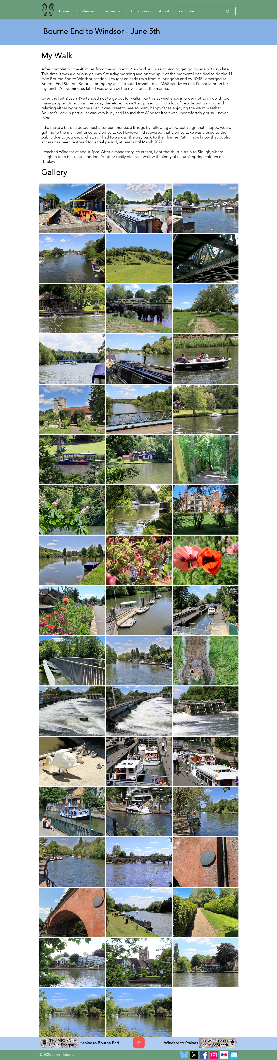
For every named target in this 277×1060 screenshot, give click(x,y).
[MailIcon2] (234, 1055)
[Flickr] (224, 1055)
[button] (142, 11)
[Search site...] (227, 11)
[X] (194, 1055)
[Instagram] (214, 1055)
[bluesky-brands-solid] (184, 1055)
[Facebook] (204, 1055)
